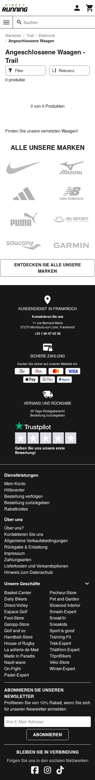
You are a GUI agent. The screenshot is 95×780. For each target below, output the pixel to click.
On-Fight (12, 668)
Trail (30, 35)
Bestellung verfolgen (23, 496)
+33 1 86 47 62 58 (48, 333)
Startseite (13, 35)
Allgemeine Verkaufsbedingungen (36, 540)
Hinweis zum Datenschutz (28, 572)
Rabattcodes (16, 509)
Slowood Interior (65, 605)
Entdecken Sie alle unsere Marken (47, 268)
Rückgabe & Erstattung (26, 547)
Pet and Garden (64, 599)
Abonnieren (47, 734)
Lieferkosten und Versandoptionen (36, 566)
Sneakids (58, 624)
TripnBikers (60, 656)
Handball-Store (18, 637)
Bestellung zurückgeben (47, 415)
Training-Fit (60, 637)
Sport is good (62, 630)
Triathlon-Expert (64, 649)
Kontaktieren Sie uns (47, 316)
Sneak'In (58, 618)
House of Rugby (19, 643)
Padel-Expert (16, 675)
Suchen (30, 22)
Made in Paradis (19, 656)
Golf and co (15, 630)
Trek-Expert (60, 643)
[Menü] (6, 22)
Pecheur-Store (63, 592)
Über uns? (14, 528)
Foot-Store (14, 618)
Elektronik (47, 35)
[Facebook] (35, 771)
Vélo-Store (59, 662)
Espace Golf (15, 611)
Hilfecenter (14, 490)
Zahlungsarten (17, 559)
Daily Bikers (15, 599)
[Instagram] (47, 771)
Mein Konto (15, 483)
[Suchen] (19, 22)
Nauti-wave (15, 662)
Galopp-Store (16, 624)
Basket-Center (17, 592)
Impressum (14, 553)
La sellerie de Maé (21, 649)
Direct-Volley (16, 605)
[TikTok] (60, 771)
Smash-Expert (63, 611)
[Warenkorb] (90, 8)
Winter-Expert (62, 668)
